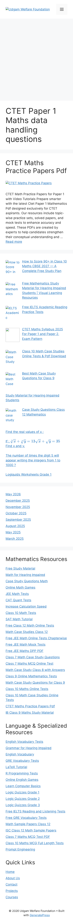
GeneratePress (40, 915)
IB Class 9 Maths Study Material (30, 712)
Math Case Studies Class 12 (27, 632)
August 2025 (15, 526)
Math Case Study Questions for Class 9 (35, 682)
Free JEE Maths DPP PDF (24, 651)
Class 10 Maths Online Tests (27, 689)
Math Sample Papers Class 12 (28, 824)
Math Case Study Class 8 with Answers (35, 670)
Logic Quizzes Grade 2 (23, 799)
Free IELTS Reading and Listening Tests (35, 811)
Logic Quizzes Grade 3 (23, 805)
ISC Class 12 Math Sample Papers (31, 830)
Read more (14, 241)
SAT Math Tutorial (19, 619)
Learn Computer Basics (23, 786)
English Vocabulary (20, 754)
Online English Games (22, 780)
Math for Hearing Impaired (25, 575)
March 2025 (15, 538)
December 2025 (18, 500)
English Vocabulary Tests (24, 742)
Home (10, 872)
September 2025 (18, 519)
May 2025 (13, 532)
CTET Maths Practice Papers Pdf (36, 167)
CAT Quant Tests (18, 600)
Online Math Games (20, 587)
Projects (12, 891)
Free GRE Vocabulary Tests (26, 818)
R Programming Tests (22, 773)
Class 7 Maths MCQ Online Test (29, 663)
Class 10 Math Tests (21, 613)
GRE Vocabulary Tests (22, 761)
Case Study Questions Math (27, 581)
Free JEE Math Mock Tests (25, 644)
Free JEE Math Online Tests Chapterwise (36, 638)
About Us (13, 878)
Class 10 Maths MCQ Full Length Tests (35, 843)
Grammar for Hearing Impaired (28, 748)
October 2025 (16, 513)
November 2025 (18, 507)
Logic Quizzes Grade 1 (22, 792)
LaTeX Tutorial (16, 767)
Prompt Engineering (20, 849)
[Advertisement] (36, 58)
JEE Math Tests (17, 594)
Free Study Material (20, 568)
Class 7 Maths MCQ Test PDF (28, 837)
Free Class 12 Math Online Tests (30, 625)
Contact (11, 884)
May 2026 (13, 494)
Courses (12, 897)
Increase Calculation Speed (26, 606)
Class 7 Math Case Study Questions (33, 657)
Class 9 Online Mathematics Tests (31, 676)
